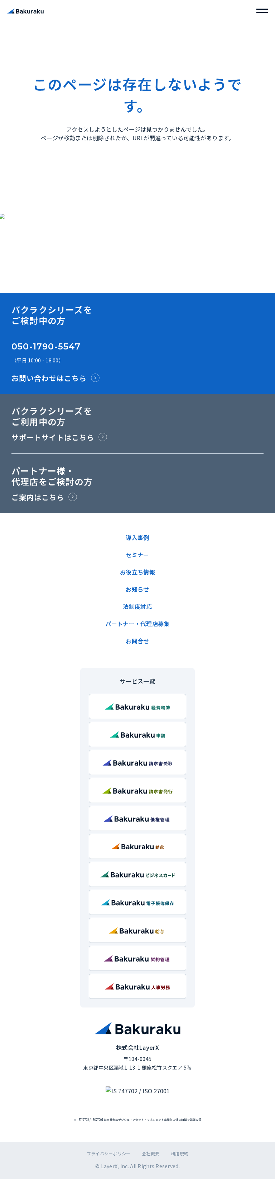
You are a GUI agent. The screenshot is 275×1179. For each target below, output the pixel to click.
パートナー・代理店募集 (137, 623)
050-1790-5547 (46, 346)
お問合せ (137, 641)
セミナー (137, 554)
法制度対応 (137, 606)
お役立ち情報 (137, 572)
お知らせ (137, 589)
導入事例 (137, 537)
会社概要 (150, 1153)
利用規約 (179, 1153)
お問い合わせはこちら (49, 378)
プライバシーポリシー (108, 1153)
